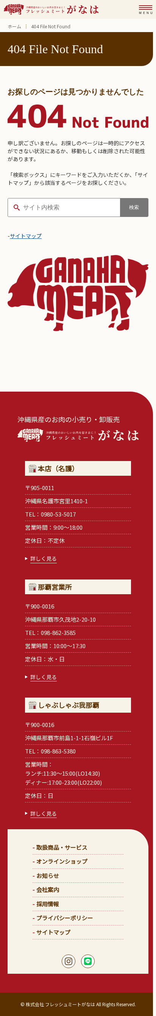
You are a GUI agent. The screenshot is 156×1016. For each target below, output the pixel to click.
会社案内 (47, 889)
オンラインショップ (61, 861)
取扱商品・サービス (61, 847)
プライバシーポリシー (64, 918)
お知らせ (47, 875)
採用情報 (47, 904)
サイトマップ (26, 236)
